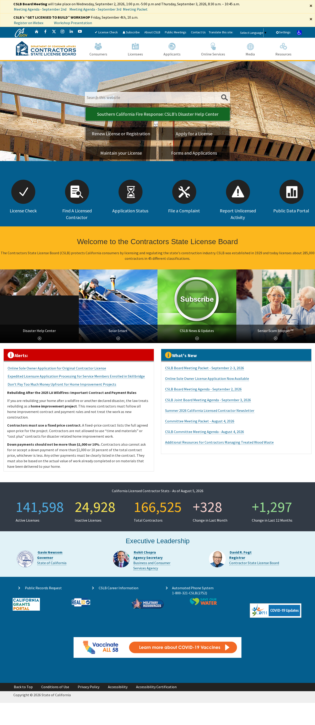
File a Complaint (184, 211)
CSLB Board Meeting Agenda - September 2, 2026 (203, 389)
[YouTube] (80, 32)
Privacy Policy (88, 687)
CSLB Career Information (118, 588)
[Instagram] (62, 32)
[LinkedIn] (71, 32)
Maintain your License (121, 153)
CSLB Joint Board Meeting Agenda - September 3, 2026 (208, 400)
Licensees (135, 54)
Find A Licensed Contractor (77, 214)
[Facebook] (45, 32)
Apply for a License (194, 133)
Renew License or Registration (121, 133)
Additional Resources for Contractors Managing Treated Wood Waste (219, 442)
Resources (283, 54)
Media (250, 54)
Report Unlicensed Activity (238, 214)
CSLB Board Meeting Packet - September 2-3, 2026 (204, 368)
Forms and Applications (194, 153)
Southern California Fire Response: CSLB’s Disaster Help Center (157, 114)
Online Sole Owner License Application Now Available (207, 378)
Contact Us (198, 32)
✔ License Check (106, 32)
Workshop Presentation (73, 22)
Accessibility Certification (156, 687)
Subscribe (132, 32)
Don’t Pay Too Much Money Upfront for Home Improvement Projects (62, 384)
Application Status (130, 211)
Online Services (213, 54)
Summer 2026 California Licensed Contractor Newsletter (209, 410)
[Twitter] (54, 32)
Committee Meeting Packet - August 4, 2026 (199, 421)
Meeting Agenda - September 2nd (40, 9)
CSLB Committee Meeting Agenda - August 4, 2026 (204, 431)
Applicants (172, 54)
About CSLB (152, 32)
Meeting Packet (135, 9)
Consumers (98, 54)
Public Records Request (43, 588)
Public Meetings (175, 32)
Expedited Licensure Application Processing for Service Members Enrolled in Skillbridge (76, 376)
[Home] (37, 32)
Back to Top (23, 687)
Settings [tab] (285, 32)
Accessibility (118, 687)
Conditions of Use (55, 687)
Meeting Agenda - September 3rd (95, 9)
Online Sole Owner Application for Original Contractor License (57, 368)
